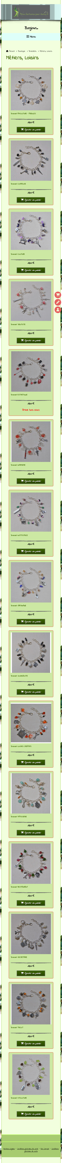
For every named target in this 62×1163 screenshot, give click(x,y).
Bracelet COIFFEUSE (18, 184)
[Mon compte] (58, 309)
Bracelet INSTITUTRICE (19, 535)
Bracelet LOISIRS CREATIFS (21, 746)
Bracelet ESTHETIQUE (19, 395)
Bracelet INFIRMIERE (18, 465)
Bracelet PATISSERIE (19, 817)
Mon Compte (45, 1149)
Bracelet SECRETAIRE (19, 957)
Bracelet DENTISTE (18, 324)
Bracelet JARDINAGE (18, 605)
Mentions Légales (9, 1149)
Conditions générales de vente (27, 1149)
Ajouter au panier (32, 129)
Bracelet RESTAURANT (19, 887)
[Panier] (58, 295)
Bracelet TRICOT (17, 1027)
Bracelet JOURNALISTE (19, 676)
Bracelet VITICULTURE (19, 1098)
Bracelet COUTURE (18, 254)
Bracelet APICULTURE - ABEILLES (23, 113)
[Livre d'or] (58, 302)
